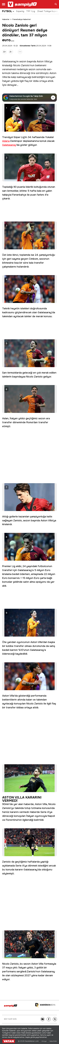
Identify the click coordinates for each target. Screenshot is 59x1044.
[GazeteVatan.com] (8, 1041)
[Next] (42, 1019)
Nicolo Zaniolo (21, 65)
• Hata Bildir (53, 1041)
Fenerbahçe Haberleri (21, 19)
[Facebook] (49, 1019)
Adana (6, 141)
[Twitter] (55, 1019)
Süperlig (20, 11)
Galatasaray (9, 61)
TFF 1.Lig (30, 11)
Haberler (5, 19)
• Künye (44, 1041)
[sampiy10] (10, 1005)
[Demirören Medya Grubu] (45, 1005)
